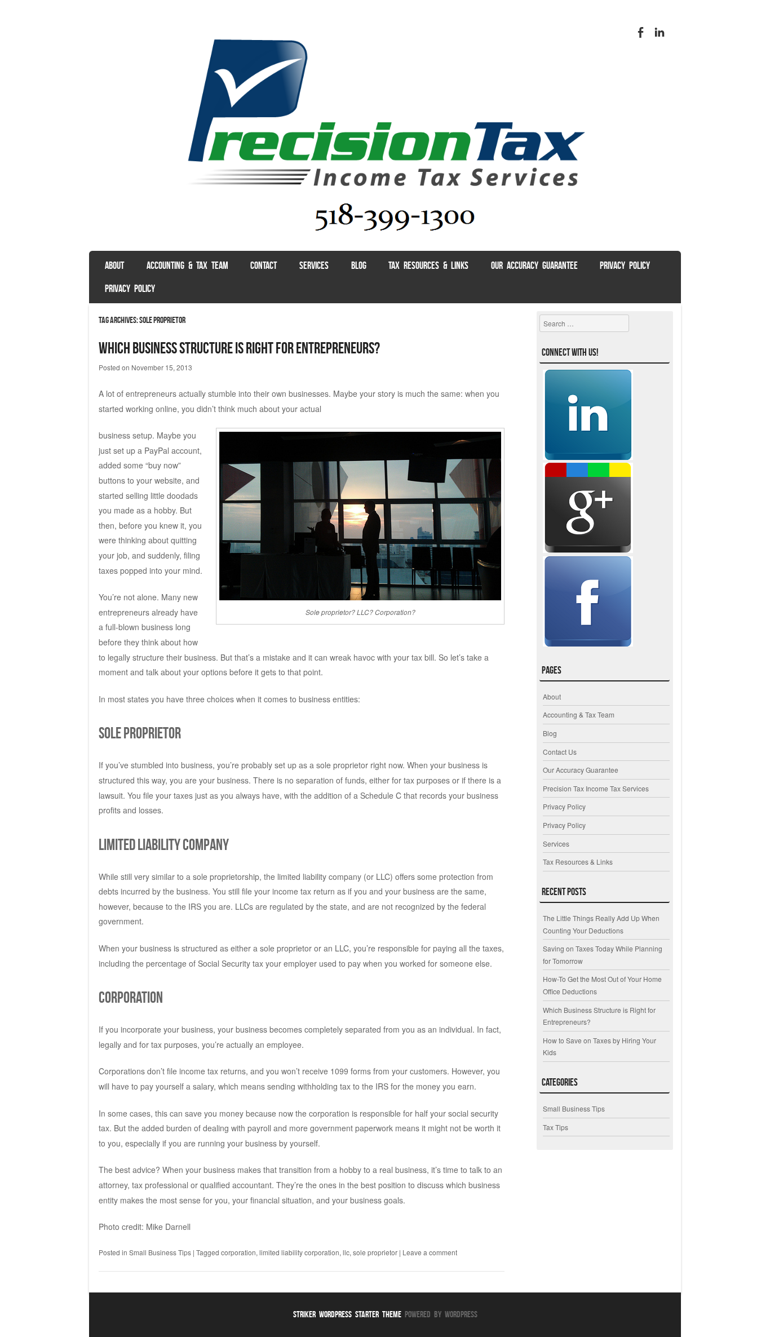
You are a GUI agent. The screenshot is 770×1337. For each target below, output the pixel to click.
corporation (238, 1252)
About (114, 265)
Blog (358, 265)
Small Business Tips (160, 1252)
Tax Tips (555, 1127)
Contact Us (560, 751)
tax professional (160, 1184)
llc (346, 1252)
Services (314, 265)
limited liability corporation (299, 1252)
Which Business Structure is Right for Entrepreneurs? (239, 348)
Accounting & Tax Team (187, 265)
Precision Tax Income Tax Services (596, 788)
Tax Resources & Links (428, 265)
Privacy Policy (625, 265)
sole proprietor (375, 1252)
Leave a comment (429, 1252)
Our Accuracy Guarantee (534, 265)
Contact (263, 265)
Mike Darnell (168, 1226)
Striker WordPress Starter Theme (347, 1314)
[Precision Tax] (385, 240)
